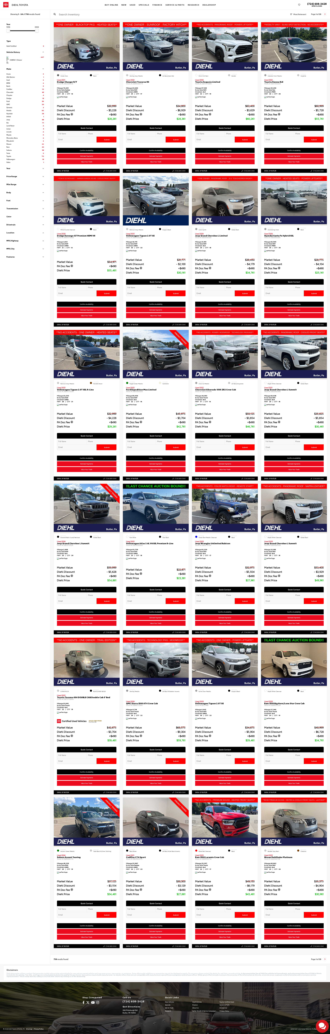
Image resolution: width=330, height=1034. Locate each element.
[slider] (8, 30)
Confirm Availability (86, 150)
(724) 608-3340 (111, 171)
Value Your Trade (86, 162)
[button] (118, 46)
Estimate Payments (86, 156)
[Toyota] (6, 4)
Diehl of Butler (63, 171)
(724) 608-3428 (317, 4)
